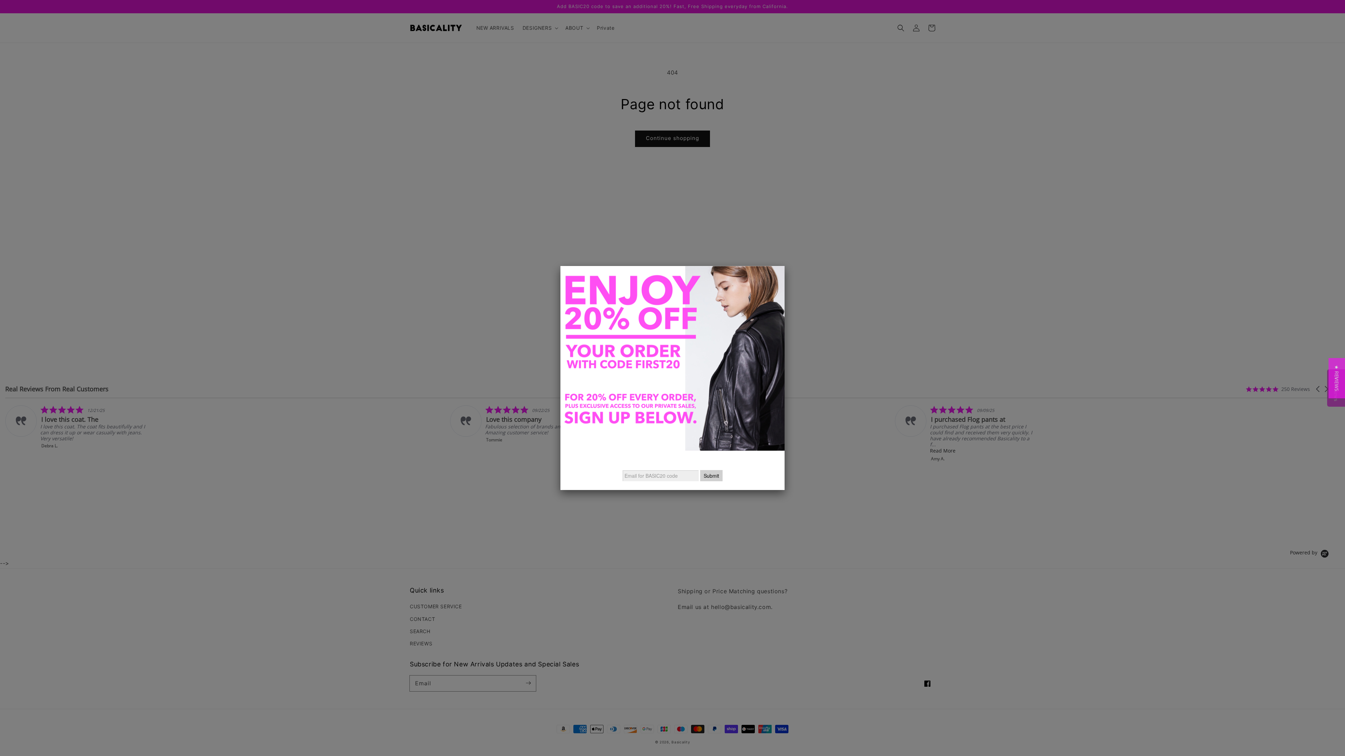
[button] (1337, 378)
